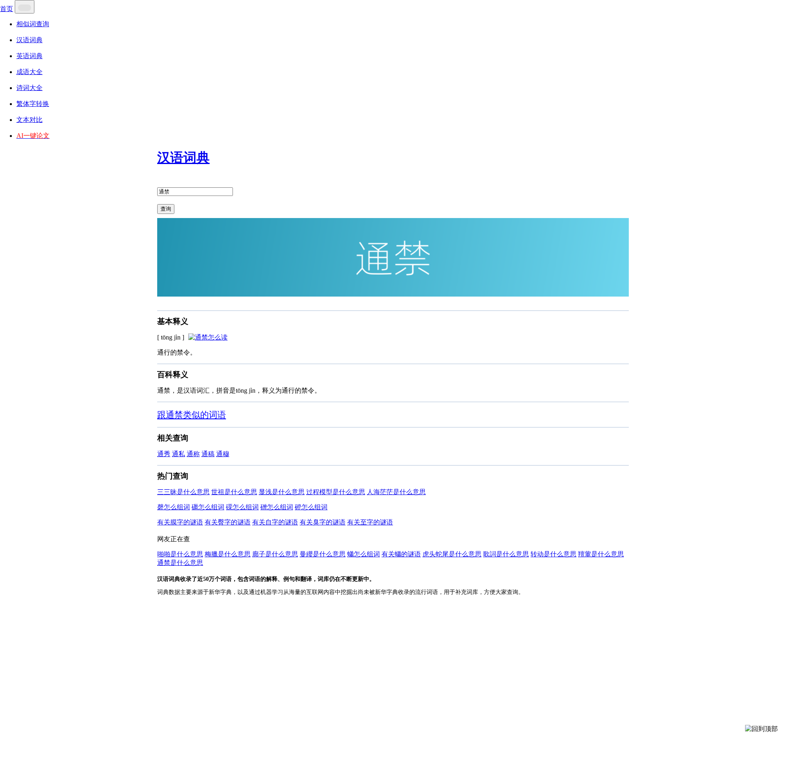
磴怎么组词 (311, 507)
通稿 (208, 453)
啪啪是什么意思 (180, 554)
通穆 (222, 453)
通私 (178, 453)
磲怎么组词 (242, 507)
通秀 (163, 453)
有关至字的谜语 (370, 522)
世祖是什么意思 (234, 491)
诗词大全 (29, 87)
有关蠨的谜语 (401, 554)
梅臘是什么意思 (228, 554)
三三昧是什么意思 (183, 491)
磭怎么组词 (208, 507)
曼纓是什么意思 (323, 554)
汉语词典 (29, 39)
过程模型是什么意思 (335, 491)
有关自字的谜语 (275, 522)
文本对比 (29, 119)
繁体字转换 (32, 103)
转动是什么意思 (553, 554)
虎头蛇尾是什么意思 (451, 554)
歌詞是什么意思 (506, 554)
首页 (6, 8)
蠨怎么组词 (363, 554)
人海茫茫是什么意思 (396, 491)
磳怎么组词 (276, 507)
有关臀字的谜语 (228, 522)
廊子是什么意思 (275, 554)
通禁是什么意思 (180, 562)
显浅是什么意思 (282, 491)
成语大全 (29, 71)
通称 (193, 453)
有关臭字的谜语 (323, 522)
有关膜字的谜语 (180, 522)
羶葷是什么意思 (601, 554)
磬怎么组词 (173, 507)
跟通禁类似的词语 (191, 414)
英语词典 (29, 55)
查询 (165, 209)
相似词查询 (32, 23)
